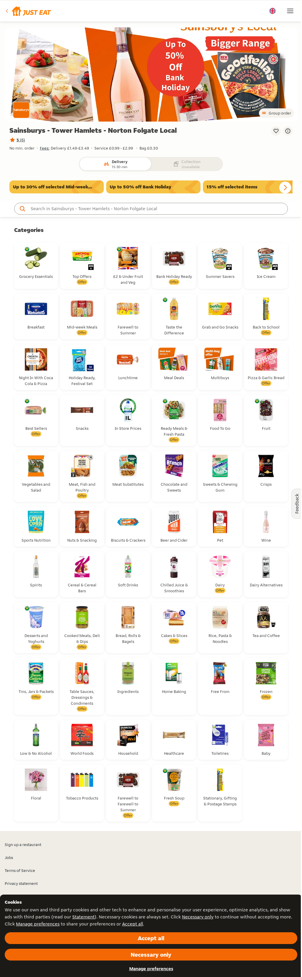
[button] (28, 11)
